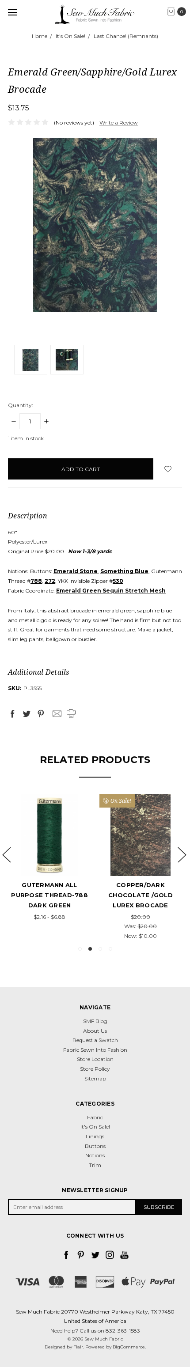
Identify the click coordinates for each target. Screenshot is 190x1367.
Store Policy (95, 1068)
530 (118, 581)
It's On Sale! (95, 1126)
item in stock (26, 438)
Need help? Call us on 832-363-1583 (95, 1330)
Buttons (95, 1146)
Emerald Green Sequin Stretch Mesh (111, 590)
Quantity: (20, 405)
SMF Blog (95, 1021)
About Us (95, 1030)
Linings (95, 1136)
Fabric (95, 1117)
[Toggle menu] (12, 12)
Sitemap (95, 1078)
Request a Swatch (95, 1040)
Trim (95, 1165)
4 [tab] (110, 949)
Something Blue (158, 884)
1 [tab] (80, 949)
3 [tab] (100, 949)
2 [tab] (90, 949)
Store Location (95, 1059)
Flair (78, 1347)
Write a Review (118, 122)
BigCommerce (129, 1347)
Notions (95, 1155)
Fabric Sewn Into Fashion (95, 1049)
